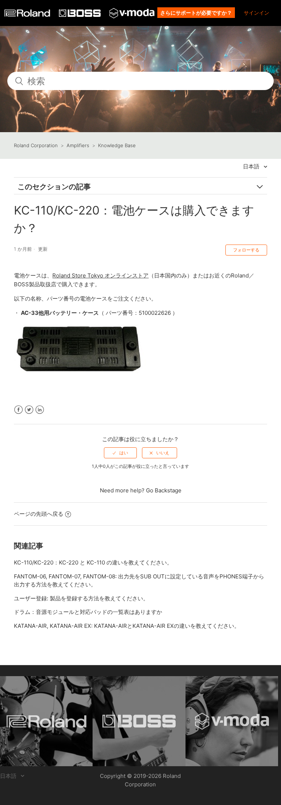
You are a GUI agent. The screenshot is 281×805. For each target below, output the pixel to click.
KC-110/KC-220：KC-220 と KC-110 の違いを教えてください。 (93, 562)
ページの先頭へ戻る (38, 513)
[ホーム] (28, 14)
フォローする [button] (246, 250)
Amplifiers (78, 145)
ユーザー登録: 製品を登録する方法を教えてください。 (81, 598)
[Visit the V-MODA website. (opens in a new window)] (232, 721)
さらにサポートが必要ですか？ (196, 13)
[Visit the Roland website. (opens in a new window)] (46, 721)
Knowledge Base (117, 145)
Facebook (18, 409)
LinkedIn (39, 409)
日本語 (252, 166)
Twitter (29, 409)
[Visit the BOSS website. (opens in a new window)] (139, 721)
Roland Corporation (36, 145)
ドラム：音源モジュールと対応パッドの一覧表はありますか (88, 611)
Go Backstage (163, 490)
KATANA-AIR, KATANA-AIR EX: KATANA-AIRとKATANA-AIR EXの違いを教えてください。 (127, 625)
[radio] (120, 452)
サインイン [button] (256, 13)
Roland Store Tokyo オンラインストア (100, 275)
